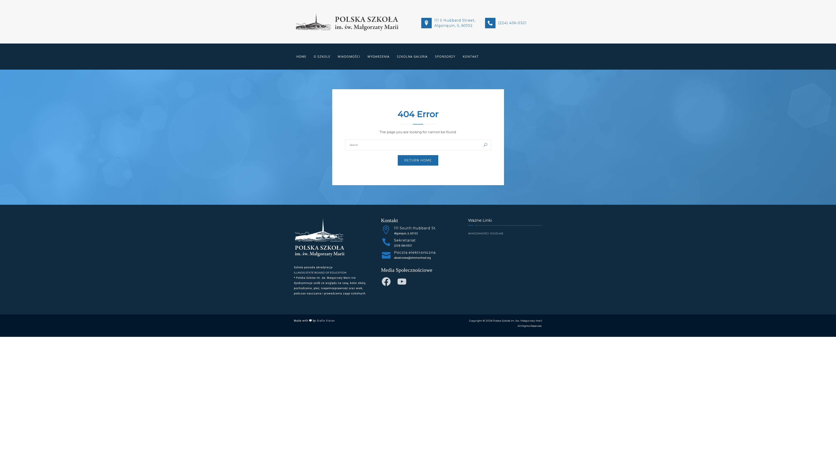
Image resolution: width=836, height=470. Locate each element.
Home (301, 56)
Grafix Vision (326, 320)
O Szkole (322, 56)
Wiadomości (349, 56)
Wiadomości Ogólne (486, 233)
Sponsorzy (445, 56)
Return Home (418, 160)
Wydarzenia (378, 56)
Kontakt (471, 56)
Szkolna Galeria (412, 56)
